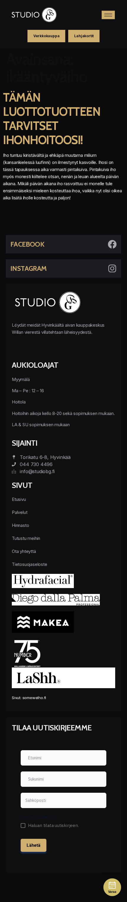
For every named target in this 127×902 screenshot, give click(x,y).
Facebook (27, 244)
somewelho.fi (34, 697)
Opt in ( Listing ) (37, 817)
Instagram (28, 268)
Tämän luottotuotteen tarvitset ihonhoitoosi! (51, 118)
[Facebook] (112, 244)
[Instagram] (112, 268)
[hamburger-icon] (108, 15)
